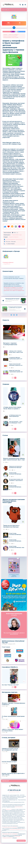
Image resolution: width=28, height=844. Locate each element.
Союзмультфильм (8, 262)
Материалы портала (9, 692)
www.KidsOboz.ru (19, 806)
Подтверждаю (21, 840)
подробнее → (7, 264)
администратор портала (14, 791)
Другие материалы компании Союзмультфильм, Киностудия (14, 501)
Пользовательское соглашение (9, 827)
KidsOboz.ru (8, 809)
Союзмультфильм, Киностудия (10, 37)
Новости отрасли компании (9, 35)
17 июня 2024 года (16, 234)
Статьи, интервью (8, 737)
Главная (5, 34)
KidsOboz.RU (5, 780)
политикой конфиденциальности (17, 829)
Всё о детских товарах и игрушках (9, 5)
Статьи (5, 435)
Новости (6, 320)
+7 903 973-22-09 (14, 790)
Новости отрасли (13, 237)
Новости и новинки (13, 34)
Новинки (6, 384)
